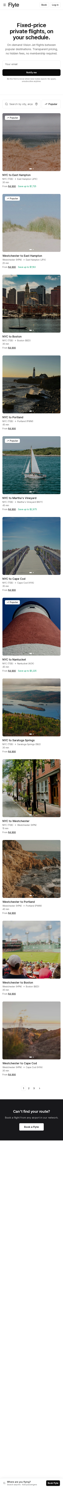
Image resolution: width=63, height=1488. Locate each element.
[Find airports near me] (36, 104)
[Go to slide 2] (33, 168)
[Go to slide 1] (30, 168)
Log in (55, 5)
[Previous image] (6, 142)
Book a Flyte (31, 1126)
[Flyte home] (14, 4)
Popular (52, 104)
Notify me (31, 72)
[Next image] (56, 142)
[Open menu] (4, 5)
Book (44, 5)
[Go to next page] (39, 1088)
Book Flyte (53, 1483)
